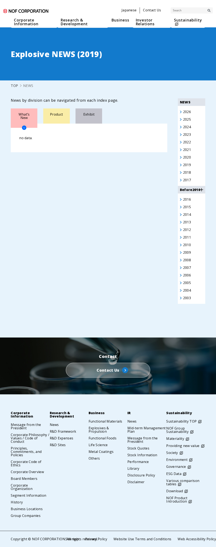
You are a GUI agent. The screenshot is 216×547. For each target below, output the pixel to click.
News (54, 424)
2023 (187, 134)
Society (172, 452)
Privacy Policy (96, 539)
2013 (187, 222)
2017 (187, 180)
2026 (187, 111)
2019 (187, 165)
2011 (187, 237)
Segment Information (28, 495)
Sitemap (72, 539)
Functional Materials (105, 421)
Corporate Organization (21, 487)
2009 (187, 252)
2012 (187, 229)
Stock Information (142, 455)
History (17, 502)
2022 (187, 142)
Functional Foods (102, 438)
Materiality (175, 438)
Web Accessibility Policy (197, 539)
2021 (187, 149)
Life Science (98, 445)
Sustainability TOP (181, 421)
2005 (187, 282)
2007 (187, 267)
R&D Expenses (61, 438)
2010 (187, 245)
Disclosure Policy (141, 475)
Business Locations (27, 509)
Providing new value (182, 445)
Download (174, 491)
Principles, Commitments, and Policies (26, 451)
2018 (187, 172)
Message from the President (26, 426)
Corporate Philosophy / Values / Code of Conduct (30, 438)
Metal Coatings (101, 451)
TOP (14, 86)
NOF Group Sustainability (177, 430)
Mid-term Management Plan (146, 430)
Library (133, 468)
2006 (187, 275)
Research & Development (62, 415)
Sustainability (179, 413)
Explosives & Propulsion (99, 430)
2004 (187, 290)
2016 (187, 199)
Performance (138, 461)
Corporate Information (22, 415)
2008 (187, 260)
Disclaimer (135, 482)
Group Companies (25, 515)
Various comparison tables (182, 482)
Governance (176, 466)
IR (129, 413)
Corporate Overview (27, 472)
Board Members (24, 478)
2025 (187, 119)
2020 (187, 157)
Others (94, 458)
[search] (209, 10)
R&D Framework (63, 431)
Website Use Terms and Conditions (142, 539)
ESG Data (173, 473)
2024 (187, 127)
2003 (187, 298)
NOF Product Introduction (176, 500)
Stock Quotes (138, 448)
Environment (177, 459)
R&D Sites (58, 445)
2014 (187, 214)
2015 (187, 207)
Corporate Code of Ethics (26, 463)
